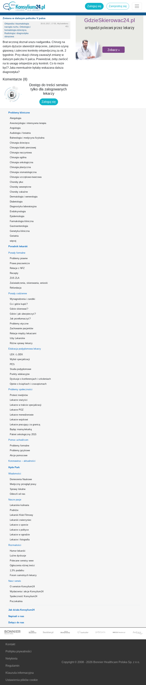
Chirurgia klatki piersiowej (23, 147)
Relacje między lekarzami (23, 333)
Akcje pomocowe (18, 455)
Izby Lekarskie (17, 338)
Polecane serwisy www (21, 560)
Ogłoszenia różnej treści (22, 565)
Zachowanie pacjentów (21, 328)
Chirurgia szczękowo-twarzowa (25, 177)
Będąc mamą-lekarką (21, 429)
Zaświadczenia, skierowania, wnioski (29, 283)
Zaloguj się (94, 6)
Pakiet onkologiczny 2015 (23, 434)
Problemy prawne (19, 258)
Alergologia (15, 118)
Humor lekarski (17, 550)
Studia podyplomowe (20, 369)
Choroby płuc (16, 182)
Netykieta (11, 658)
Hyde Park (14, 467)
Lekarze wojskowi (19, 419)
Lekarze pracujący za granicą (25, 424)
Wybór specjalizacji (20, 359)
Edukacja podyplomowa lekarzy (24, 348)
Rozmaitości (14, 545)
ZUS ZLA (14, 278)
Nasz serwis (14, 581)
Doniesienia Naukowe (21, 479)
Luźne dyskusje (18, 555)
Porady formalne (16, 252)
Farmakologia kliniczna (21, 221)
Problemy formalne (19, 445)
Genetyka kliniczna (20, 231)
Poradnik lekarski (18, 246)
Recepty (14, 273)
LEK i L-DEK (16, 354)
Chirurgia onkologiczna (21, 162)
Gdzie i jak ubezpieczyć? (23, 313)
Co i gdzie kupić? (19, 304)
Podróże (14, 510)
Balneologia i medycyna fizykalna (27, 137)
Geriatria (14, 236)
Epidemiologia (17, 216)
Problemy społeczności (20, 389)
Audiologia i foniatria (20, 133)
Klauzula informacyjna (20, 672)
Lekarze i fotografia (20, 539)
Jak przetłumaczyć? (20, 318)
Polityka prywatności (19, 651)
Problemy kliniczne (19, 112)
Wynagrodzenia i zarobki (22, 299)
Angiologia (15, 128)
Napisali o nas (16, 616)
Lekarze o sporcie (19, 524)
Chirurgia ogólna (18, 157)
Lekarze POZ (17, 409)
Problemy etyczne (19, 323)
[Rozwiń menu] (137, 6)
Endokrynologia (18, 211)
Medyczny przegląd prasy (23, 484)
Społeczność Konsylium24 (23, 596)
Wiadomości (14, 473)
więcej (13, 241)
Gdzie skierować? (19, 308)
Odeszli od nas (17, 494)
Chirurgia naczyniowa (21, 152)
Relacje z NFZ (17, 268)
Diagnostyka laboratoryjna (23, 206)
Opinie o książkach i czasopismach (28, 384)
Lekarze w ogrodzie (20, 534)
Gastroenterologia (19, 226)
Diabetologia (16, 201)
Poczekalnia (16, 601)
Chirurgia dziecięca (19, 142)
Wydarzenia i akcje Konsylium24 (26, 591)
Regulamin (12, 665)
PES (12, 364)
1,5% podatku (17, 570)
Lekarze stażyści (18, 400)
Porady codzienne (17, 293)
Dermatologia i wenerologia (23, 196)
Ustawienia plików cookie (22, 679)
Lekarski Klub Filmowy (21, 515)
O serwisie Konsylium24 (22, 586)
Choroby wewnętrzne (20, 186)
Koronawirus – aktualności (21, 461)
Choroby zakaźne (19, 191)
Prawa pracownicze (20, 263)
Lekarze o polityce (19, 529)
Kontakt (10, 644)
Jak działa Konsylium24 (21, 609)
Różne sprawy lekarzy (21, 343)
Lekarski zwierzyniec (20, 520)
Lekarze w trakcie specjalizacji (25, 405)
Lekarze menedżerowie (21, 414)
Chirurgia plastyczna (20, 167)
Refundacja (15, 287)
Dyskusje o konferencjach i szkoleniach (30, 379)
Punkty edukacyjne (20, 374)
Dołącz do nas (16, 622)
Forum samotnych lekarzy (23, 575)
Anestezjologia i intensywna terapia (28, 123)
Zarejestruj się (118, 6)
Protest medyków (19, 395)
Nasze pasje (14, 499)
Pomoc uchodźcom (18, 440)
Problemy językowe (20, 450)
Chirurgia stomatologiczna (23, 172)
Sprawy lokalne (17, 489)
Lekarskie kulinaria (19, 505)
